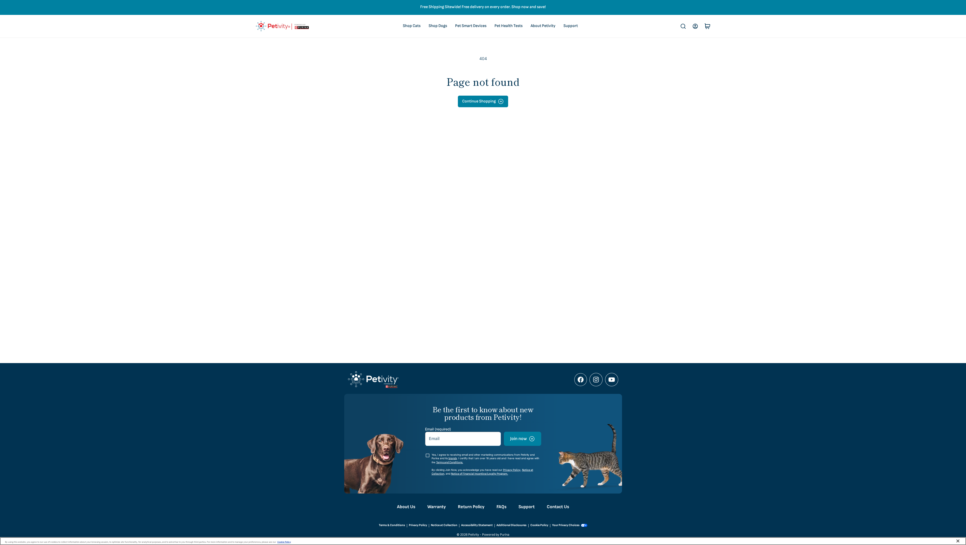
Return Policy (471, 506)
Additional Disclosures (512, 525)
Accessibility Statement (477, 525)
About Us (406, 506)
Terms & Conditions (392, 525)
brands (453, 458)
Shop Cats (411, 25)
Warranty (436, 506)
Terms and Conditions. (449, 462)
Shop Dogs (438, 25)
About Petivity (543, 25)
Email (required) (438, 429)
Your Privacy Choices (566, 525)
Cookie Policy (539, 525)
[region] (483, 541)
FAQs (501, 506)
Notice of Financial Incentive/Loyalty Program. (479, 473)
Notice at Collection (444, 525)
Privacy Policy (512, 470)
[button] (683, 26)
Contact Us (558, 506)
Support (570, 25)
